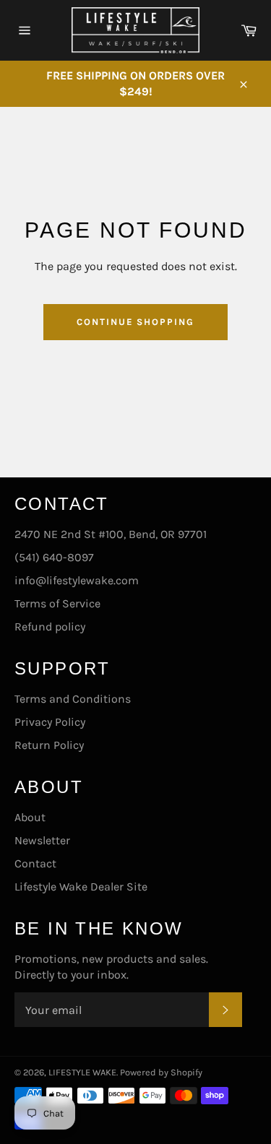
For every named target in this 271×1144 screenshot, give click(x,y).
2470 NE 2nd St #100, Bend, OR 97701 (110, 534)
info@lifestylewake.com (76, 580)
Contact (35, 863)
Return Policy (49, 745)
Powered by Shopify (161, 1072)
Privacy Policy (49, 722)
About (30, 817)
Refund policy (49, 626)
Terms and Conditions (72, 699)
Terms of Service (57, 603)
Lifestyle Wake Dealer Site (80, 886)
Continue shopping (135, 321)
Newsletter (42, 840)
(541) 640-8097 (54, 557)
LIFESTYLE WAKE (82, 1072)
